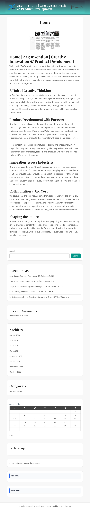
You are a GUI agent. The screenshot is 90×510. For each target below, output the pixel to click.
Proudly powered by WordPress (31, 506)
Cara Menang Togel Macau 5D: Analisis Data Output (31, 292)
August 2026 (14, 335)
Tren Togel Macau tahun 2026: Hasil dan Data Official (31, 281)
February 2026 (15, 356)
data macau (35, 463)
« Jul (11, 435)
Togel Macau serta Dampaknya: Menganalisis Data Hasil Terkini (35, 286)
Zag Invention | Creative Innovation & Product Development (42, 7)
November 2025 (16, 366)
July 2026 (13, 340)
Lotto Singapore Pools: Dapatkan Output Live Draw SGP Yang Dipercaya (39, 297)
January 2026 (15, 361)
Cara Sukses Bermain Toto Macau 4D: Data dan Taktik (31, 276)
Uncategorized (15, 391)
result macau (23, 463)
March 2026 (14, 351)
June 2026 (13, 345)
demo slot (13, 463)
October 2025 (15, 372)
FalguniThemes (65, 506)
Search (12, 251)
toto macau (15, 476)
